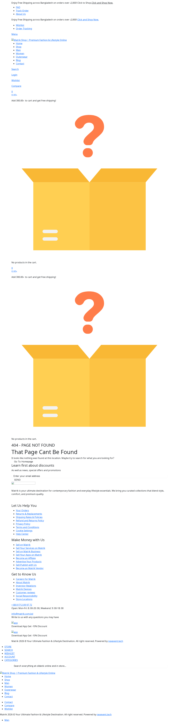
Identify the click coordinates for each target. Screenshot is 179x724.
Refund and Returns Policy (30, 520)
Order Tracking (24, 28)
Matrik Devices (24, 589)
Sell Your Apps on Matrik (29, 554)
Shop (18, 46)
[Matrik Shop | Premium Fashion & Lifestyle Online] (39, 39)
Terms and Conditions (27, 527)
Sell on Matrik (23, 544)
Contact (20, 63)
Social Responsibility (26, 595)
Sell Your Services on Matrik (30, 548)
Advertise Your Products (29, 561)
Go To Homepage (23, 461)
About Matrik (23, 582)
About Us (21, 14)
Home (19, 43)
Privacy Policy (23, 523)
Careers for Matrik (26, 579)
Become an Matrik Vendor (30, 568)
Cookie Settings (24, 530)
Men (18, 50)
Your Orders (22, 510)
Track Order (22, 10)
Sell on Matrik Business (28, 551)
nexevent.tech (115, 641)
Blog (18, 60)
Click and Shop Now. (102, 2)
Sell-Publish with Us (26, 564)
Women (20, 53)
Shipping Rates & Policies (29, 517)
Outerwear (22, 56)
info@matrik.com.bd (22, 613)
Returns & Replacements (29, 513)
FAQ (18, 7)
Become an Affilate (26, 558)
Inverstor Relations (26, 585)
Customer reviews (25, 592)
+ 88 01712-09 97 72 (21, 604)
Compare (9, 705)
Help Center (22, 534)
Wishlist (20, 25)
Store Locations (24, 599)
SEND (17, 479)
